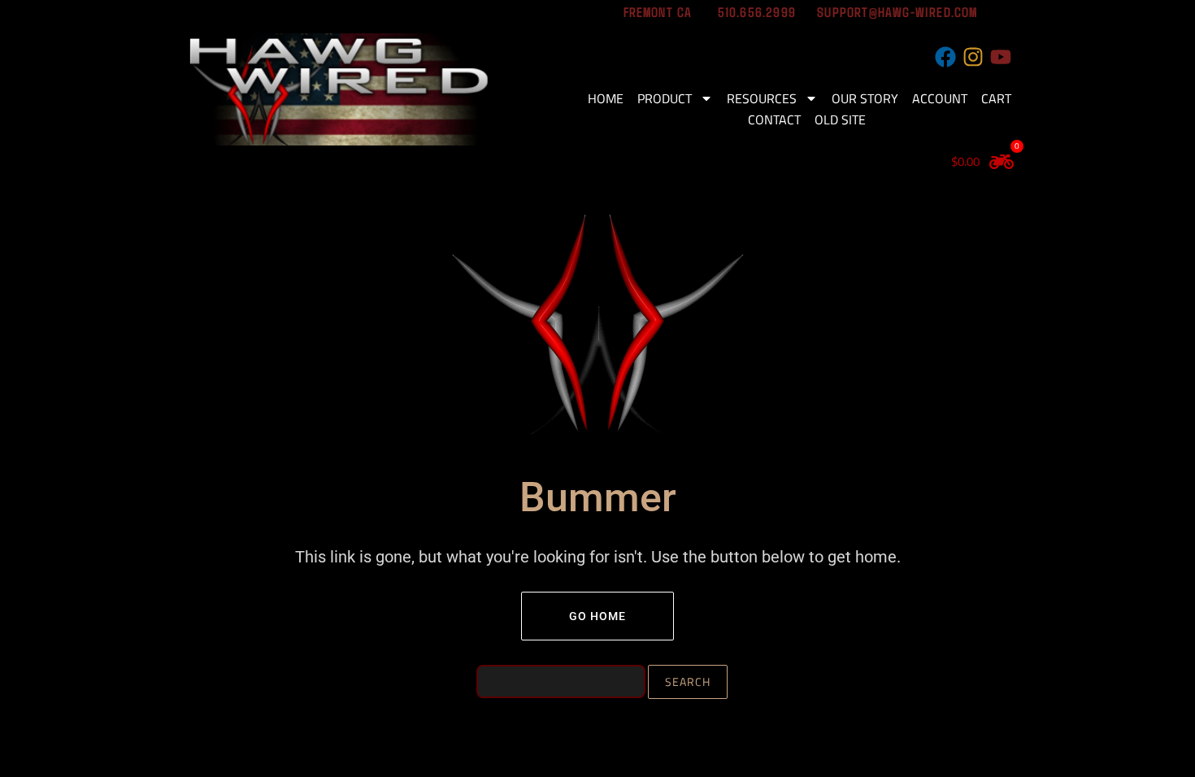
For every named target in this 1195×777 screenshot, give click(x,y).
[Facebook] (945, 56)
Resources (762, 98)
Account (939, 98)
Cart (996, 98)
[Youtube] (1000, 56)
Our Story (865, 98)
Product (664, 98)
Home (606, 98)
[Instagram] (973, 56)
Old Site (840, 119)
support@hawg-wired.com (895, 11)
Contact (774, 119)
